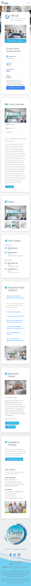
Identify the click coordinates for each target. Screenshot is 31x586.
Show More (9, 186)
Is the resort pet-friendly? (13, 312)
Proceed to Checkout (16, 87)
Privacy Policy (10, 426)
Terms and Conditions (12, 422)
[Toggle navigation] (28, 3)
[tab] (15, 297)
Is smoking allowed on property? (15, 316)
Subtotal (9, 63)
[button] (6, 213)
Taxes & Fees (10, 69)
